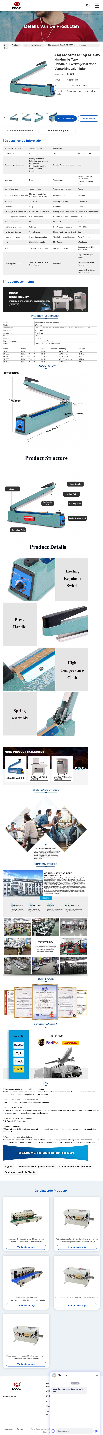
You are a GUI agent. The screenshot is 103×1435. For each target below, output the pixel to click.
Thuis (6, 45)
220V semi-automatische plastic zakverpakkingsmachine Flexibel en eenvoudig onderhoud (26, 1299)
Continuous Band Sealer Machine (75, 1166)
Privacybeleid (8, 1429)
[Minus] (96, 1375)
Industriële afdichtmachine (34, 45)
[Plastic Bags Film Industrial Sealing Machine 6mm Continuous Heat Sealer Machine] (26, 1334)
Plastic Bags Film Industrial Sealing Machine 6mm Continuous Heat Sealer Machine (26, 1357)
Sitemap (20, 1429)
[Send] (97, 1431)
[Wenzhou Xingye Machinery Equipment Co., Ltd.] (17, 5)
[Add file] (53, 1431)
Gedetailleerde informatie (20, 130)
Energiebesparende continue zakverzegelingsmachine (76, 1297)
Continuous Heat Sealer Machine (20, 1172)
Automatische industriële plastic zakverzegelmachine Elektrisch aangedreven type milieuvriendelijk (77, 1240)
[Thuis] (17, 1389)
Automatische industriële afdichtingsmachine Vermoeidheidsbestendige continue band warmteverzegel (26, 1240)
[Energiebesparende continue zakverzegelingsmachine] (76, 1275)
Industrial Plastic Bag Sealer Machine (36, 1166)
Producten (16, 45)
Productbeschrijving (58, 130)
